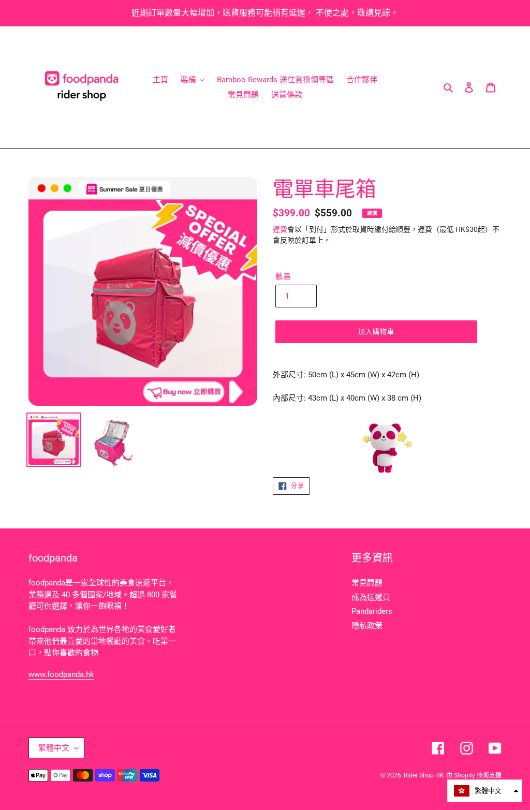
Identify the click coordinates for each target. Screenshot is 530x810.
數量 (283, 276)
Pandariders (371, 611)
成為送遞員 (370, 597)
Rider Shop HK (424, 775)
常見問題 (366, 582)
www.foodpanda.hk (61, 674)
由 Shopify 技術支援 (474, 775)
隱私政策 (366, 625)
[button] (484, 790)
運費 (280, 229)
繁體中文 (53, 748)
